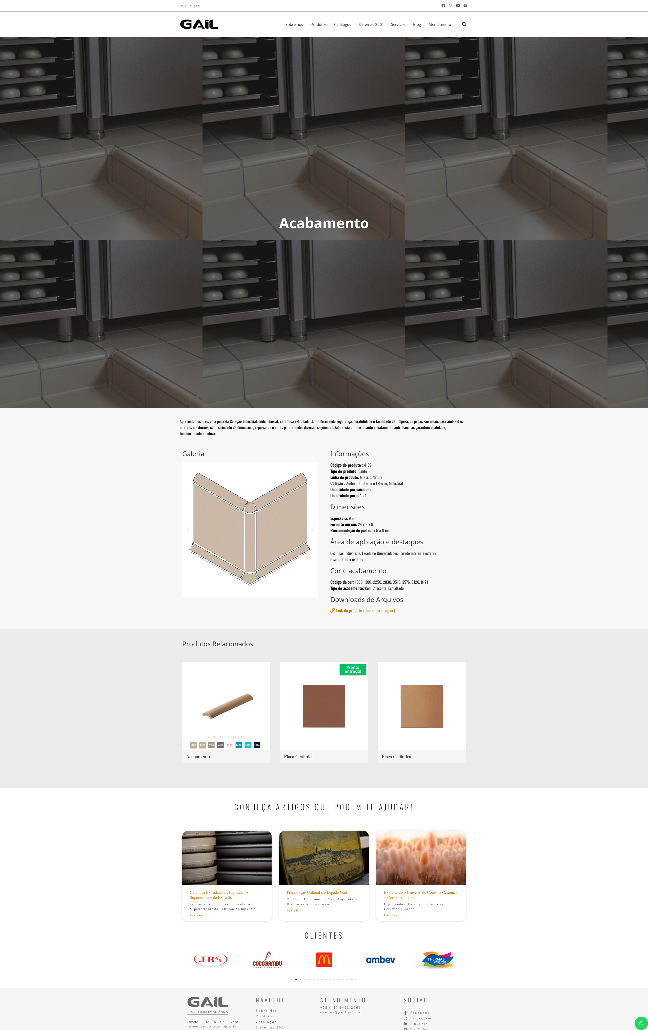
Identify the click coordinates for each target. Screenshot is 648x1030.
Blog (417, 24)
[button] (464, 24)
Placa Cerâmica (298, 756)
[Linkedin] (458, 6)
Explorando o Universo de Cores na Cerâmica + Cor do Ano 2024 (420, 894)
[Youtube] (465, 6)
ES (198, 6)
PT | (183, 6)
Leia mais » (197, 915)
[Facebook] (443, 6)
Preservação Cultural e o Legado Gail (317, 892)
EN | (191, 6)
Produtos (319, 24)
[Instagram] (451, 6)
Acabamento (198, 756)
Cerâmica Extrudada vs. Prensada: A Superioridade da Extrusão (219, 894)
